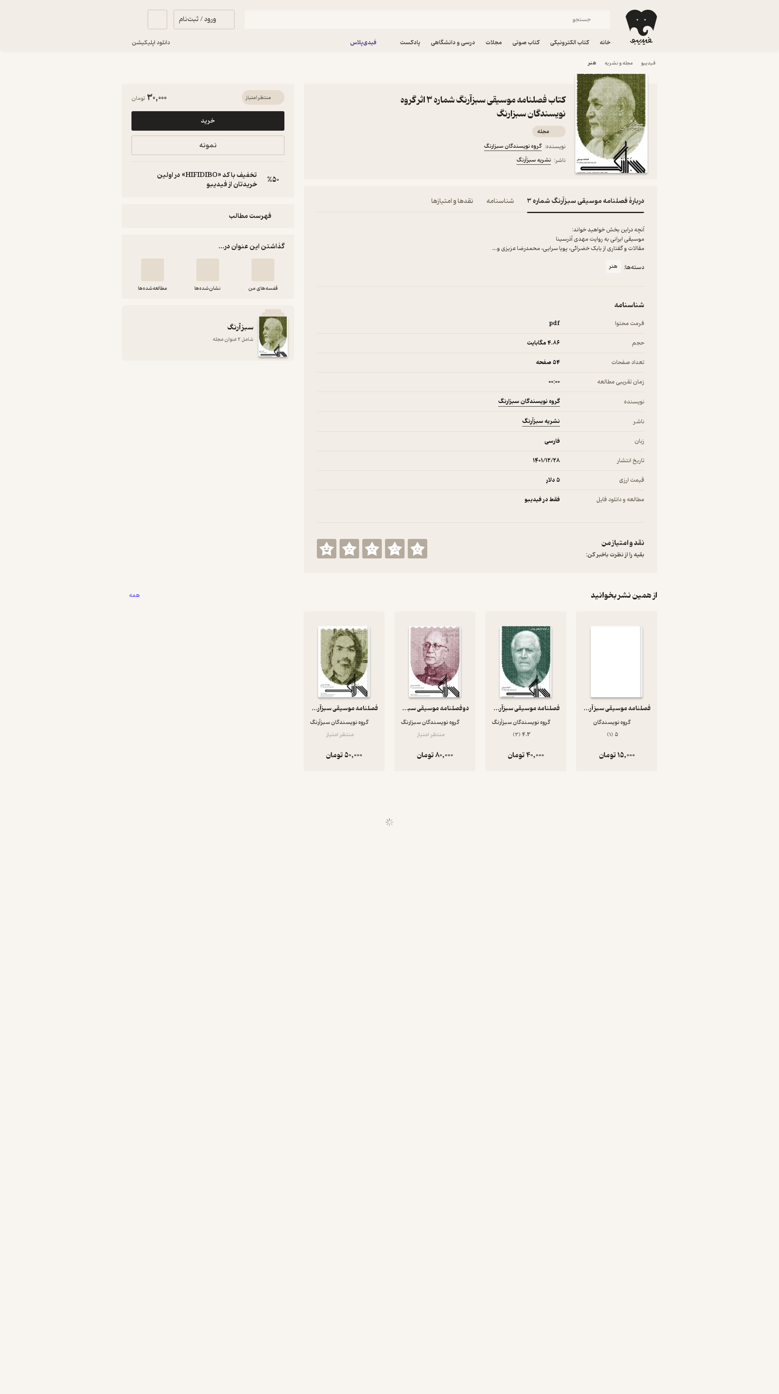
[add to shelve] (263, 270)
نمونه (208, 145)
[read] (152, 270)
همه (134, 595)
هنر (592, 63)
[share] (380, 161)
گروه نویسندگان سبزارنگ (513, 146)
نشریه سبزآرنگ (533, 160)
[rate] (417, 548)
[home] (640, 27)
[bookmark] (341, 161)
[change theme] (131, 19)
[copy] (139, 180)
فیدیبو (648, 63)
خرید (208, 121)
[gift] (361, 161)
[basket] (157, 19)
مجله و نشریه (619, 63)
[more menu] (322, 161)
